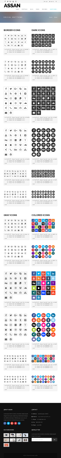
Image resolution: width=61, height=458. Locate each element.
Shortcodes (53, 9)
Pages (37, 9)
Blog (31, 9)
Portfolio (24, 9)
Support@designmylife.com (44, 416)
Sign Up (52, 1)
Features (44, 9)
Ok (54, 439)
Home (17, 9)
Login (46, 1)
